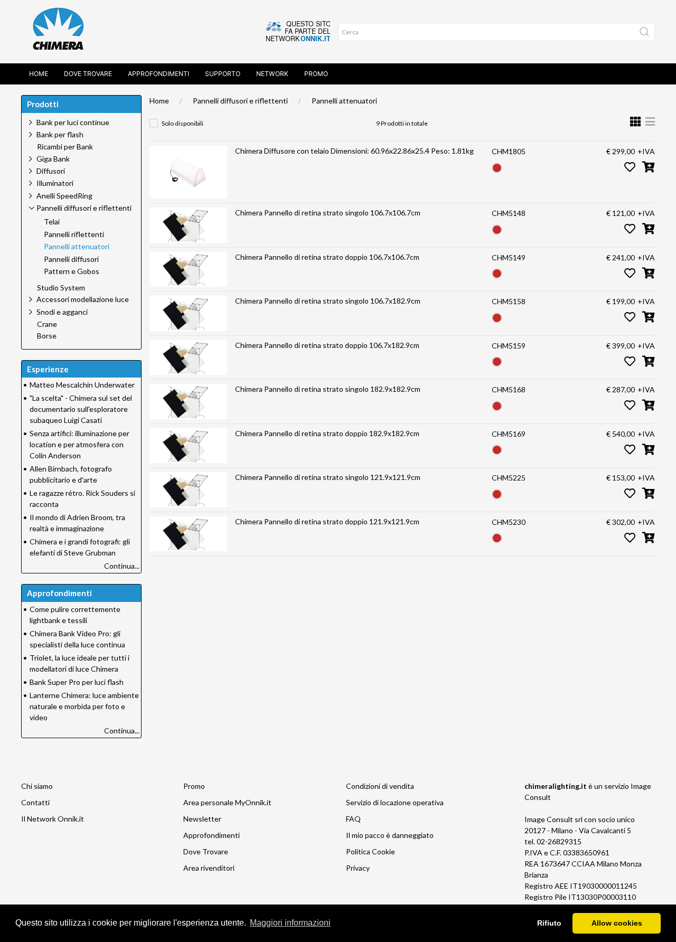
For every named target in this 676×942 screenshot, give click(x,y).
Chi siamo (37, 785)
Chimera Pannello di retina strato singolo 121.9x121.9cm (327, 477)
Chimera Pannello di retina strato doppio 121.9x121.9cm (327, 521)
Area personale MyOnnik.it (227, 802)
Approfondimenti (158, 74)
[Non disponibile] (497, 166)
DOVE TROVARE (88, 74)
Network (272, 74)
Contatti (35, 802)
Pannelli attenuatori (344, 100)
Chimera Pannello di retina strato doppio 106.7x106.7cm (327, 256)
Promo (316, 74)
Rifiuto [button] (549, 923)
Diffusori (50, 170)
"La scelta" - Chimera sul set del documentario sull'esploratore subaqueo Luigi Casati (81, 409)
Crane (47, 324)
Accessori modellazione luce (82, 299)
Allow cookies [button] (617, 923)
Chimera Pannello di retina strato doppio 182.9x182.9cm (327, 433)
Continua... (121, 565)
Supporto (222, 74)
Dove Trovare (205, 851)
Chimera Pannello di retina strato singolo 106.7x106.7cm (327, 212)
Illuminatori (54, 182)
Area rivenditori (208, 867)
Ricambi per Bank (65, 147)
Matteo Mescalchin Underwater (82, 384)
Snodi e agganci (62, 311)
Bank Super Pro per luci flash (77, 681)
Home (38, 74)
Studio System (61, 288)
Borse (47, 336)
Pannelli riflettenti (74, 234)
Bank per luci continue (72, 122)
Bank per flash (59, 134)
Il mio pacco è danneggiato (390, 835)
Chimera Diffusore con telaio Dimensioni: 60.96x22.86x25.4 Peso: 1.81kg (354, 150)
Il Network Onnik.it (52, 818)
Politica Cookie (370, 851)
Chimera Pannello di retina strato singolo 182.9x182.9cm (327, 388)
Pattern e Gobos (71, 271)
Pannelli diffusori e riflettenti (240, 100)
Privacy (358, 867)
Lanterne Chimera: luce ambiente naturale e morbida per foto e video (84, 706)
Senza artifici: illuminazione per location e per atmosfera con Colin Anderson (79, 444)
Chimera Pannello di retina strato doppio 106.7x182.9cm (327, 345)
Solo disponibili (182, 123)
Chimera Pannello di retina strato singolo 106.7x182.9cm (327, 300)
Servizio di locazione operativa (395, 802)
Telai (52, 222)
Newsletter (202, 818)
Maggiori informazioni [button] (290, 922)
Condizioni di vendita (380, 785)
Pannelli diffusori (71, 259)
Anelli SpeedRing (64, 195)
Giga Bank (53, 158)
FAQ (353, 818)
